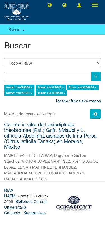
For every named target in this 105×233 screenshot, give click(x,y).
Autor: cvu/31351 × (19, 93)
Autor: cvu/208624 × (82, 87)
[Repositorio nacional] (75, 202)
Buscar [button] (15, 29)
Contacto (12, 212)
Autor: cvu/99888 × (19, 87)
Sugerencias (35, 212)
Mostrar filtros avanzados (78, 101)
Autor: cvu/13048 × (50, 87)
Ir (96, 76)
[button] (50, 5)
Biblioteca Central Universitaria (25, 204)
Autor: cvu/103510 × (51, 93)
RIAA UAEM (10, 193)
